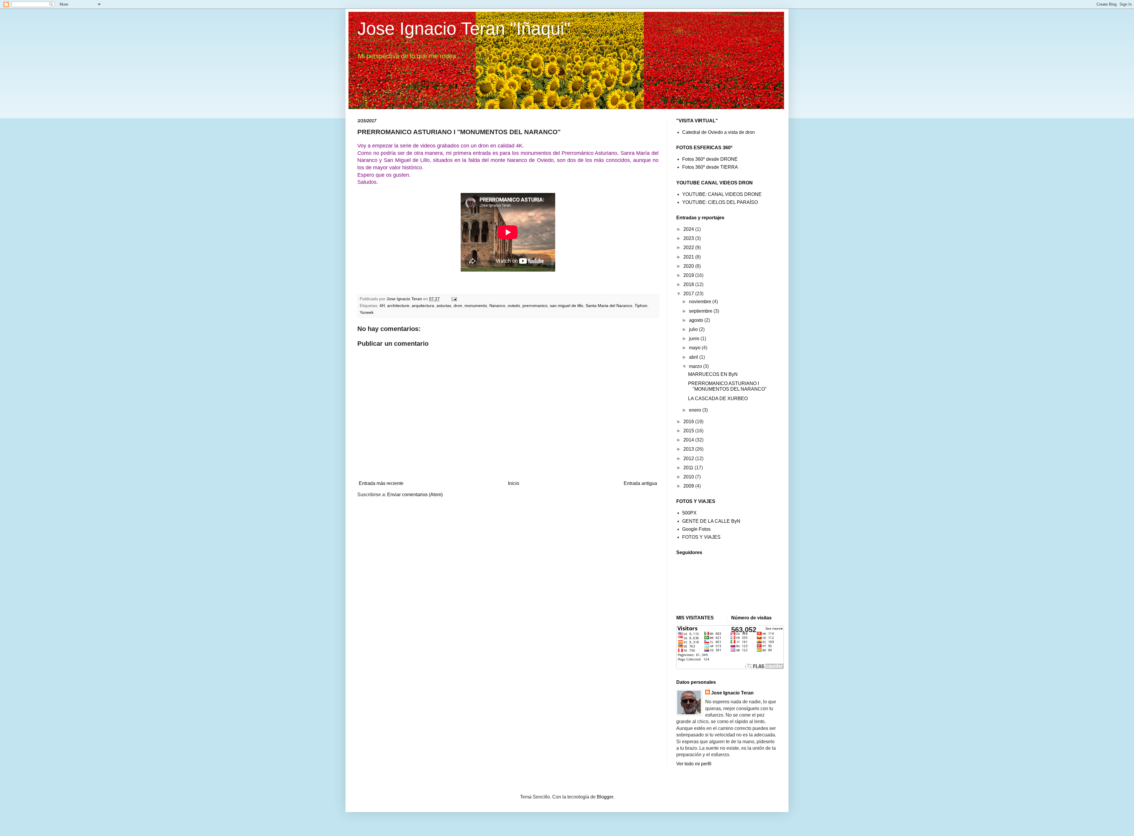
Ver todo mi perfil (693, 763)
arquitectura (423, 305)
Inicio (513, 483)
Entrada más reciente (381, 483)
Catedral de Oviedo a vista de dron (718, 132)
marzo (696, 366)
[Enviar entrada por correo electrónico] (453, 298)
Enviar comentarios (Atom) (415, 494)
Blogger (605, 796)
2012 (689, 458)
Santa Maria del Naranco (609, 305)
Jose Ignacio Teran (732, 692)
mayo (695, 347)
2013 (689, 449)
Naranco (497, 305)
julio (694, 329)
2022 (689, 247)
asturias (443, 305)
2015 (689, 430)
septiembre (701, 311)
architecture (398, 305)
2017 (689, 293)
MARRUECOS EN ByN (713, 374)
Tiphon (641, 305)
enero (695, 410)
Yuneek (367, 312)
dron (458, 305)
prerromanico (535, 305)
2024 (689, 229)
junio (694, 338)
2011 (689, 467)
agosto (696, 320)
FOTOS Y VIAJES (701, 537)
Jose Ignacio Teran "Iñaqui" (463, 28)
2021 (689, 256)
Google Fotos (696, 529)
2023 (689, 238)
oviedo (514, 305)
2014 (689, 439)
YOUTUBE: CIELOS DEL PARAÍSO (720, 202)
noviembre (700, 301)
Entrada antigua (640, 483)
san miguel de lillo (566, 305)
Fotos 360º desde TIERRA (710, 167)
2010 (689, 476)
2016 (689, 421)
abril (694, 357)
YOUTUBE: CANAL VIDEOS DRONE (722, 194)
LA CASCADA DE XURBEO (718, 398)
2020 (689, 266)
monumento (476, 305)
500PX (689, 512)
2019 (689, 275)
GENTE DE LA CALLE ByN (711, 521)
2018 (689, 284)
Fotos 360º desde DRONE (710, 159)
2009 (689, 485)
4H (382, 305)
